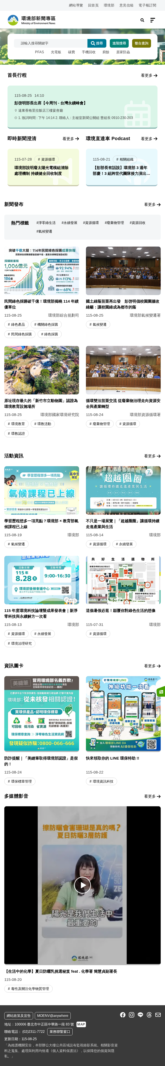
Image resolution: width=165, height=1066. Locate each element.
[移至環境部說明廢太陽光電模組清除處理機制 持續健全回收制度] (43, 167)
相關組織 (126, 159)
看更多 (147, 75)
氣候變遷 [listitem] (45, 231)
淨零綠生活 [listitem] (47, 223)
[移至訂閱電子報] (160, 691)
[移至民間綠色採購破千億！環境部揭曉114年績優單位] (41, 293)
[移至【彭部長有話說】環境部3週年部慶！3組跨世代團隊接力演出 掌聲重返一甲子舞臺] (121, 167)
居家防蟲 (123, 52)
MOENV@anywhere (52, 1016)
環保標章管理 (21, 781)
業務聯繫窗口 (60, 1031)
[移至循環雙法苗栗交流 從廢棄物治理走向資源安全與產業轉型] (123, 392)
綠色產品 (18, 324)
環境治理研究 (21, 643)
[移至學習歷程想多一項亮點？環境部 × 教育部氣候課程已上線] (41, 507)
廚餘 (105, 52)
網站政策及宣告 (19, 1016)
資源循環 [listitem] (92, 223)
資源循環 (48, 159)
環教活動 (44, 424)
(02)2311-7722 (33, 1031)
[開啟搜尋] (142, 20)
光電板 (56, 52)
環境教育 (18, 424)
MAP (81, 1024)
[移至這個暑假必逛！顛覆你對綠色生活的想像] (123, 602)
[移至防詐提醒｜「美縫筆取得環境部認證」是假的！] (41, 731)
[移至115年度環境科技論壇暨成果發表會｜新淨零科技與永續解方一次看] (41, 602)
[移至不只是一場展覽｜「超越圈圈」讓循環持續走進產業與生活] (123, 507)
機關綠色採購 (47, 324)
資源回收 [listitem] (138, 223)
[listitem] (122, 1015)
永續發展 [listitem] (70, 223)
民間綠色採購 (21, 334)
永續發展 (126, 544)
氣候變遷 (100, 324)
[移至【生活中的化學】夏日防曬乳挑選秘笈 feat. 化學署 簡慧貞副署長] (82, 885)
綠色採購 (51, 334)
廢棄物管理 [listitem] (115, 223)
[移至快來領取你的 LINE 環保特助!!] (123, 731)
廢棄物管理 (101, 424)
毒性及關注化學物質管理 (30, 989)
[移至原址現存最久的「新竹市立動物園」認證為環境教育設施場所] (41, 392)
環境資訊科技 (103, 781)
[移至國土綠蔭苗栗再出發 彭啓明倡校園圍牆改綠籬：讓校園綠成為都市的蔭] (123, 293)
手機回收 (89, 52)
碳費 (71, 52)
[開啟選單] (152, 20)
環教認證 (18, 433)
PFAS (39, 52)
